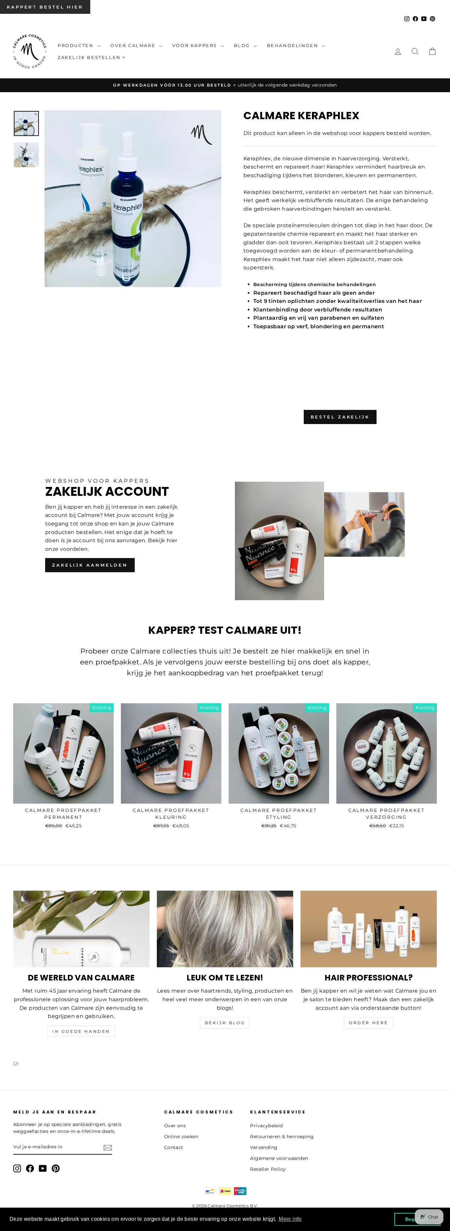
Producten (77, 45)
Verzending (263, 1147)
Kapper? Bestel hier (45, 7)
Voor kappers (195, 45)
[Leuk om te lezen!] (225, 929)
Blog (243, 45)
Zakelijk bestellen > (92, 57)
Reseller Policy (268, 1169)
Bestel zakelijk (340, 416)
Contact (173, 1147)
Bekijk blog (225, 1022)
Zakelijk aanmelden (90, 565)
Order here (368, 1022)
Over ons (175, 1125)
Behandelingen (293, 45)
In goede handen (81, 1031)
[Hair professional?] (368, 929)
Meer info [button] (290, 1219)
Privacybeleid (266, 1125)
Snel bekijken (63, 795)
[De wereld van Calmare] (81, 929)
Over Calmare (133, 45)
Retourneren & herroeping (282, 1136)
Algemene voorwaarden (279, 1158)
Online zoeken (181, 1136)
